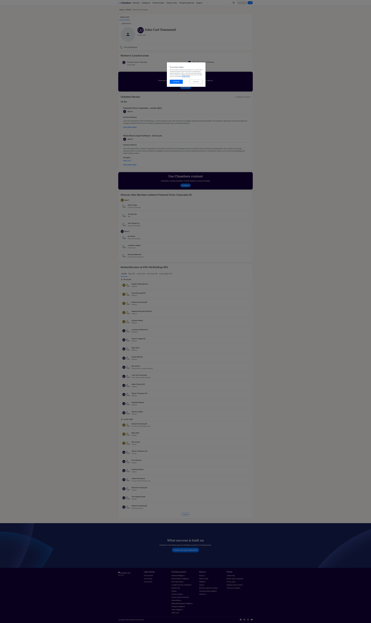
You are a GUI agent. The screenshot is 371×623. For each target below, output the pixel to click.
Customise (196, 81)
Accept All (176, 81)
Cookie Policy (186, 76)
